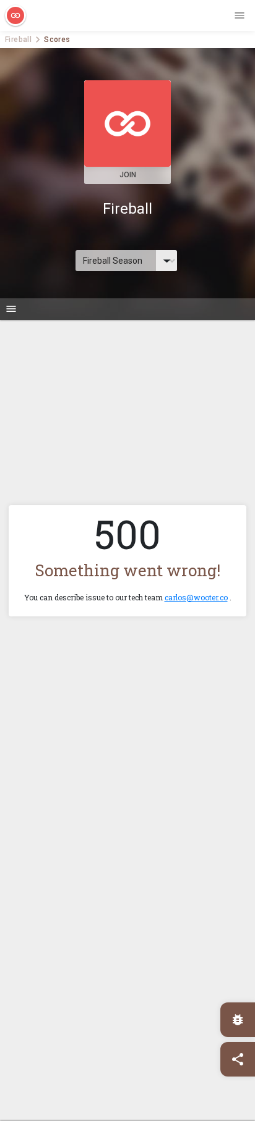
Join (127, 174)
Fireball (18, 39)
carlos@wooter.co (196, 597)
